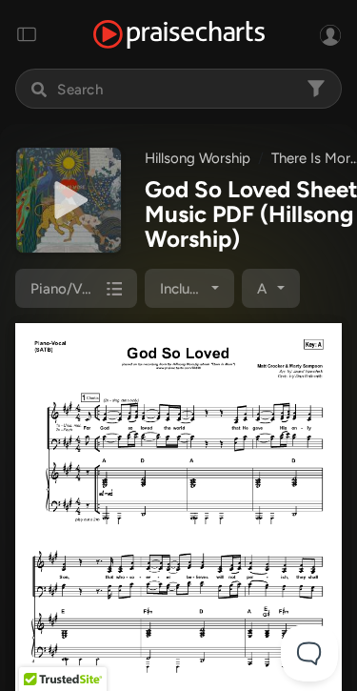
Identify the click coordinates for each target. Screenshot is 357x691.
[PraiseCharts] (179, 35)
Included (187, 288)
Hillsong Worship (197, 158)
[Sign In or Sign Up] (330, 34)
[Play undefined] (68, 200)
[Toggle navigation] (26, 34)
